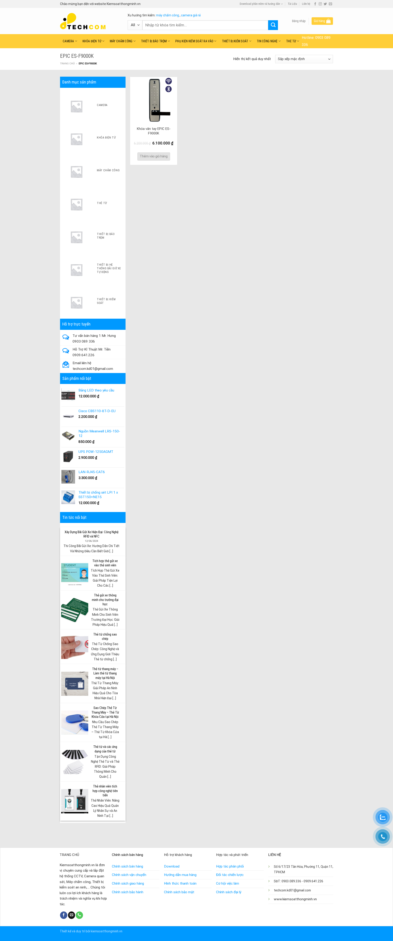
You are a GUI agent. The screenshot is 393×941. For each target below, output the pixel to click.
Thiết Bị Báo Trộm (154, 41)
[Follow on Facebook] (315, 4)
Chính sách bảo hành (127, 892)
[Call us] (79, 915)
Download (171, 866)
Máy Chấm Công (121, 41)
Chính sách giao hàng (128, 883)
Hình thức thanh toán (180, 883)
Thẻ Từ (291, 41)
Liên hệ (306, 3)
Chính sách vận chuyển (129, 875)
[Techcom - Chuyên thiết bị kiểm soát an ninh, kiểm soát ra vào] (90, 21)
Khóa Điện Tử (92, 41)
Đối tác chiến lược (230, 875)
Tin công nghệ (267, 41)
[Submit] (273, 25)
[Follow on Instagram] (320, 4)
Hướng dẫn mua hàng (180, 875)
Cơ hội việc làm (227, 883)
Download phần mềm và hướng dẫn (260, 3)
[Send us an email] (330, 4)
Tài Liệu (292, 3)
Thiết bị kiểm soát (235, 41)
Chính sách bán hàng (127, 866)
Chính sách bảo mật (179, 892)
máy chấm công (167, 15)
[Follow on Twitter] (325, 4)
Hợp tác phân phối (230, 866)
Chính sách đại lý (228, 892)
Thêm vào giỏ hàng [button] (154, 156)
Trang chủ (67, 63)
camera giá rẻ (191, 15)
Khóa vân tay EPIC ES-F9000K (154, 131)
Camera (68, 41)
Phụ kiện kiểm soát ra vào (194, 41)
